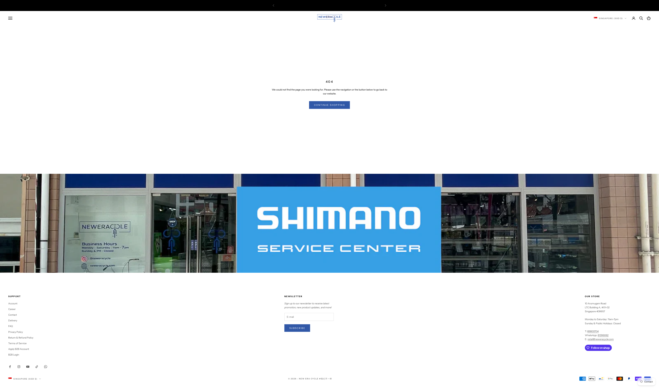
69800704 (593, 331)
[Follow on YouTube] (28, 366)
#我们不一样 (325, 378)
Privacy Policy (15, 332)
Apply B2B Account (18, 349)
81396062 (603, 335)
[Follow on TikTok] (36, 366)
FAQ (10, 326)
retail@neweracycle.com (601, 339)
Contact (12, 314)
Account (12, 303)
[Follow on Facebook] (10, 366)
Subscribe (297, 328)
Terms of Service (17, 343)
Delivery (12, 320)
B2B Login (13, 354)
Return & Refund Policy (20, 337)
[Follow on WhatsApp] (45, 366)
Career (12, 309)
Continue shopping (329, 105)
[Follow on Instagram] (19, 366)
